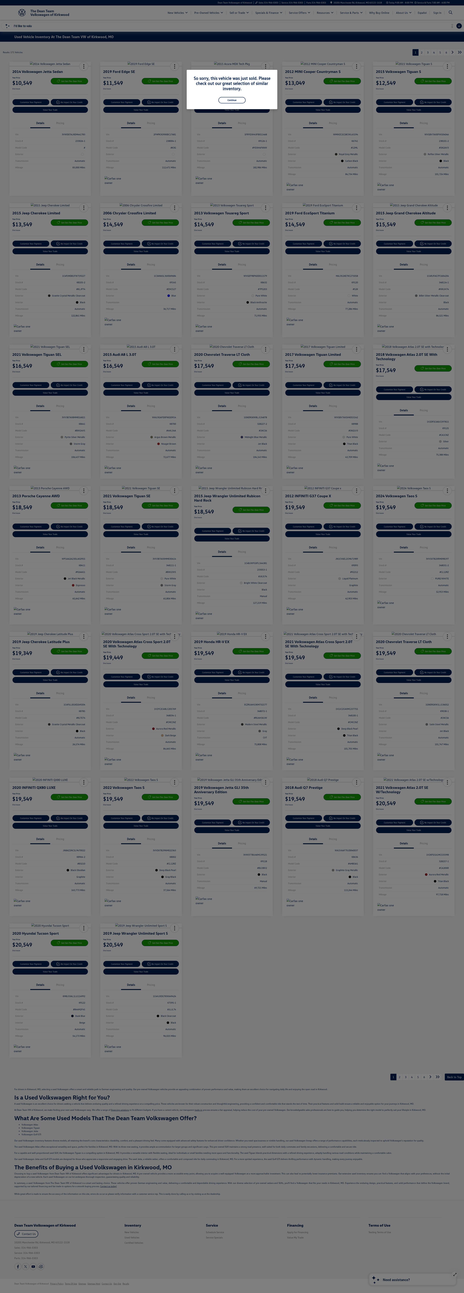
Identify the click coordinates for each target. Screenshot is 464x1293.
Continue (232, 100)
